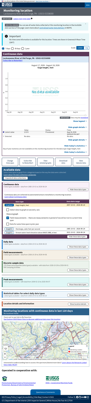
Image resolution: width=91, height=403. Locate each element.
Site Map (37, 397)
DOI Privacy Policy (9, 397)
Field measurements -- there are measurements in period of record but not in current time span (46, 219)
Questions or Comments (45, 392)
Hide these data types (78, 189)
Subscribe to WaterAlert (12, 60)
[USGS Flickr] (82, 398)
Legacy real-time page (22, 19)
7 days (7, 48)
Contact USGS (48, 397)
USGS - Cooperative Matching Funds (59, 383)
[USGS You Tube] (85, 398)
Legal (19, 397)
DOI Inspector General (37, 400)
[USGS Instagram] (88, 398)
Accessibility (28, 397)
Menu (88, 5)
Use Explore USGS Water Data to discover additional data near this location (32, 319)
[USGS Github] (80, 398)
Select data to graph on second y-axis (25, 210)
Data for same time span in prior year (24, 224)
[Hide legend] (87, 346)
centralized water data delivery (51, 28)
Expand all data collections (15, 178)
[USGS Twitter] (74, 398)
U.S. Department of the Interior (14, 400)
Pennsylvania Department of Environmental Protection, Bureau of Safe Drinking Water (19, 384)
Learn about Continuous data (15, 197)
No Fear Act (62, 400)
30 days (17, 48)
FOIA (70, 400)
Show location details (78, 304)
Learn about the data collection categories (20, 175)
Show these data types (77, 247)
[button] (45, 338)
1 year (27, 48)
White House (52, 400)
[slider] (85, 115)
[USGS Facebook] (77, 398)
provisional (84, 118)
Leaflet (11, 359)
